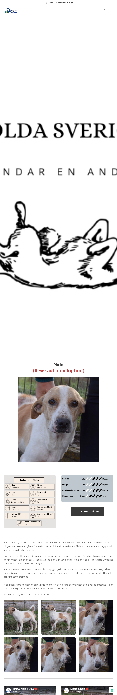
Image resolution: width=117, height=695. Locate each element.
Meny (110, 11)
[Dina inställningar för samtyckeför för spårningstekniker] (112, 690)
